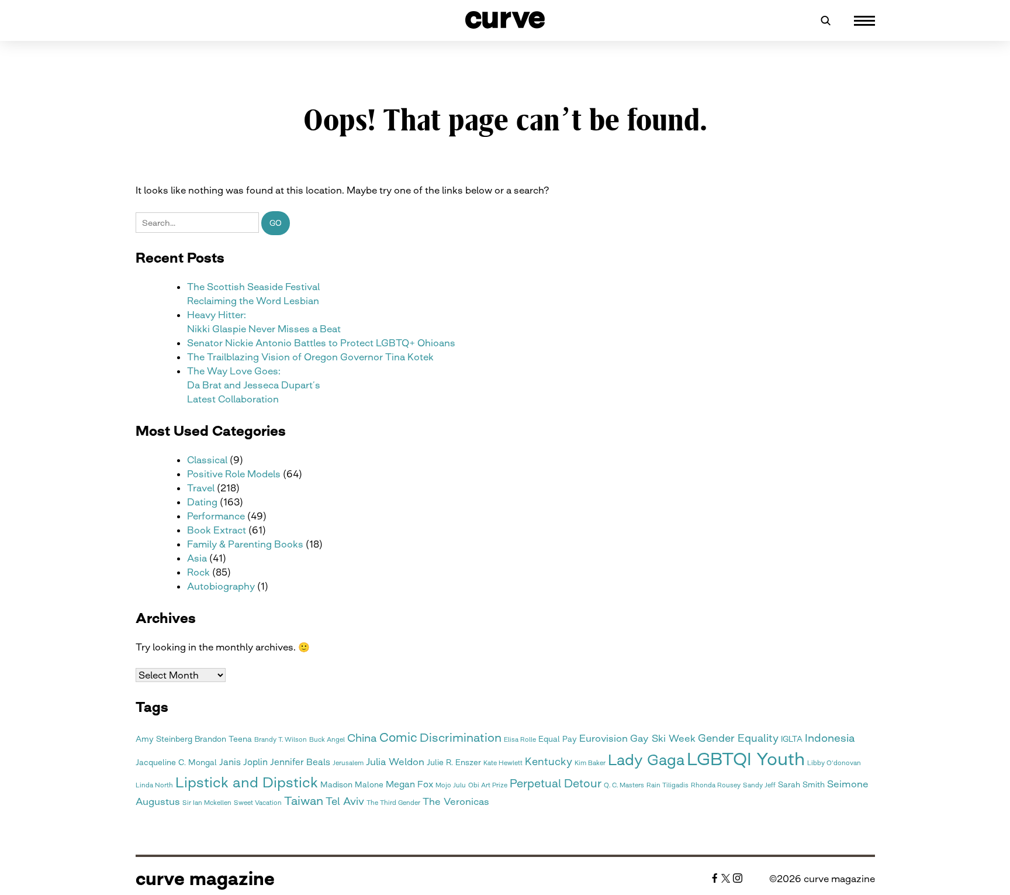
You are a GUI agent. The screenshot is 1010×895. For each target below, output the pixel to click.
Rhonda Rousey (716, 785)
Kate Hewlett (503, 763)
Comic (398, 737)
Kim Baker (590, 763)
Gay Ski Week (663, 738)
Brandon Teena (223, 738)
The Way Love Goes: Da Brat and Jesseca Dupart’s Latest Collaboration (253, 385)
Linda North (154, 785)
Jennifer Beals (300, 761)
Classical (207, 460)
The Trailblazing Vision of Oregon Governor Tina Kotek (310, 357)
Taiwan (303, 801)
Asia (197, 558)
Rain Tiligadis (667, 785)
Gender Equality (738, 738)
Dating (202, 502)
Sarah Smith (801, 784)
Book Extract (216, 530)
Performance (216, 516)
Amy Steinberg (164, 738)
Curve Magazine (205, 879)
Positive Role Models (234, 474)
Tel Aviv (345, 801)
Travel (201, 488)
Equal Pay (557, 738)
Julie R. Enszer (454, 762)
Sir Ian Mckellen (206, 803)
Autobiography (221, 586)
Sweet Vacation (258, 803)
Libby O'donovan (834, 763)
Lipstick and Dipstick (246, 782)
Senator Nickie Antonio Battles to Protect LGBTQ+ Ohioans (321, 343)
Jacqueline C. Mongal (176, 762)
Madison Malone (351, 784)
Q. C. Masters (624, 785)
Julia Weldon (395, 761)
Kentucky (548, 761)
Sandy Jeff (759, 785)
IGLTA (792, 738)
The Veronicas (456, 801)
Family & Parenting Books (245, 544)
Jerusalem (348, 763)
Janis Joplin (243, 761)
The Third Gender (393, 803)
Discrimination (460, 738)
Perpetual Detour (555, 783)
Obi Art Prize (487, 785)
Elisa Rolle (520, 739)
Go (275, 223)
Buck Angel (327, 739)
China (362, 738)
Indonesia (830, 738)
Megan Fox (409, 784)
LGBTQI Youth (746, 758)
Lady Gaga (646, 760)
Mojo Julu (450, 785)
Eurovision (603, 738)
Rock (198, 572)
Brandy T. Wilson (280, 739)
